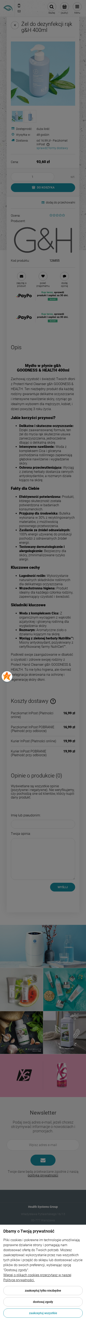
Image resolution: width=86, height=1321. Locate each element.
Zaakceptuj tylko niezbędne (43, 1290)
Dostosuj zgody (43, 1301)
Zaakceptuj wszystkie (43, 1313)
